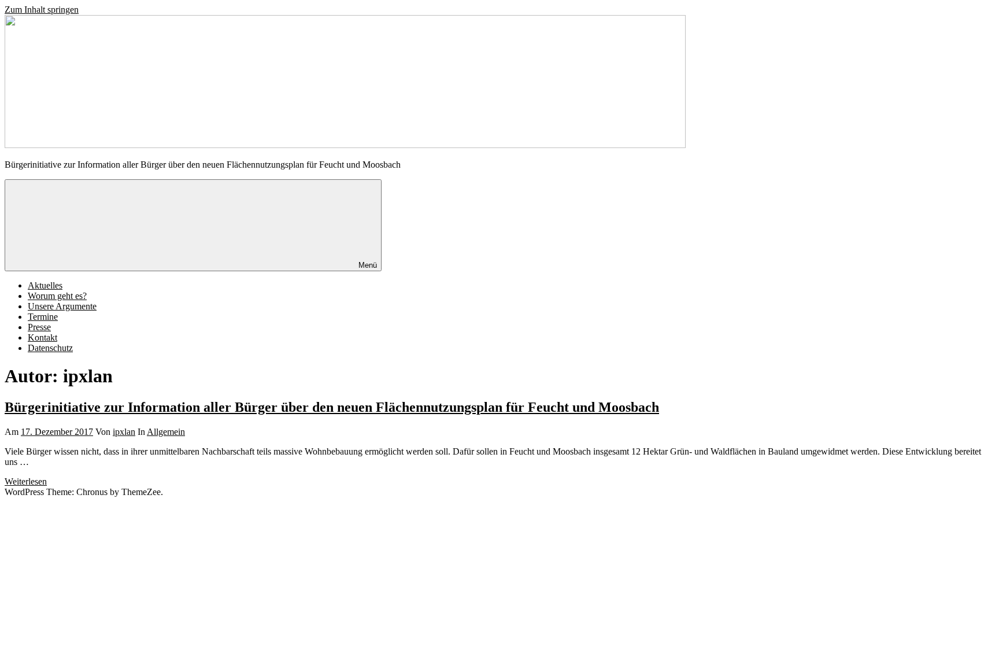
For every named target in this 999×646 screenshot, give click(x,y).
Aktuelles (45, 285)
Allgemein (166, 432)
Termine (43, 317)
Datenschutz (50, 348)
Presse (39, 327)
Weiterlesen (26, 481)
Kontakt (42, 337)
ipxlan (124, 432)
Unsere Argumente (62, 306)
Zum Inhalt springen (42, 9)
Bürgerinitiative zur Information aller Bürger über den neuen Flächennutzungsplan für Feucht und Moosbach (332, 407)
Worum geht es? (57, 296)
